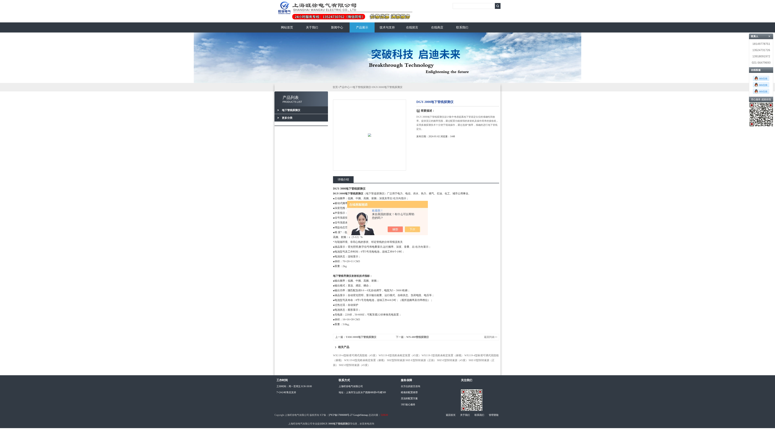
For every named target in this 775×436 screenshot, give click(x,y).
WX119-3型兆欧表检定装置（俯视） (443, 355)
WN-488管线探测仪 (417, 337)
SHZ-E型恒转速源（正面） (420, 360)
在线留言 (412, 27)
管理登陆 (494, 415)
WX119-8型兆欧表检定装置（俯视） (365, 360)
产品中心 (344, 87)
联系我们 (462, 27)
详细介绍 (343, 179)
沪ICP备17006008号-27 (341, 415)
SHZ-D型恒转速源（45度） (354, 365)
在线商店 (437, 27)
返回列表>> (490, 337)
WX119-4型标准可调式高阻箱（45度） (355, 355)
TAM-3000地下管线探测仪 (361, 337)
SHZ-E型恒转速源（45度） (452, 360)
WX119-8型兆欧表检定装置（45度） (400, 355)
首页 (335, 87)
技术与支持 (387, 27)
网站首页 (287, 27)
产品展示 (362, 27)
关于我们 (312, 27)
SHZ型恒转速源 (396, 360)
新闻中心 (337, 27)
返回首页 (451, 415)
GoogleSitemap (360, 415)
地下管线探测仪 (362, 87)
